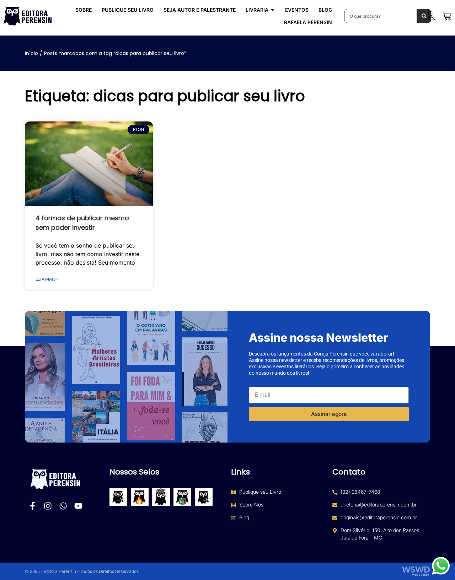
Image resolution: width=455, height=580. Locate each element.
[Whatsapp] (63, 506)
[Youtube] (78, 506)
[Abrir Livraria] (272, 9)
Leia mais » (47, 279)
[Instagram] (48, 506)
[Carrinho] (446, 16)
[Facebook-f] (32, 506)
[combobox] (380, 16)
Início (31, 53)
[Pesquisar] (424, 16)
